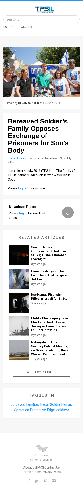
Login (8, 26)
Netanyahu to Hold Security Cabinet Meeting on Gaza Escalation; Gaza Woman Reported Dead (49, 348)
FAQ (40, 467)
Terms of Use (31, 472)
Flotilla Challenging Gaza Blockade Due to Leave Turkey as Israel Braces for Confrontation (49, 324)
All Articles (39, 372)
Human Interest (17, 158)
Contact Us (52, 467)
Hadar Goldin (50, 404)
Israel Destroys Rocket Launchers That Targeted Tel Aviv (50, 275)
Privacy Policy (51, 472)
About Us (29, 467)
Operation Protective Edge (34, 410)
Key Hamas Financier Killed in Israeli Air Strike (49, 296)
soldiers (62, 410)
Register (25, 26)
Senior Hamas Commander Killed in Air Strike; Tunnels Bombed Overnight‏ (49, 253)
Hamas (66, 404)
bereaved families (25, 404)
